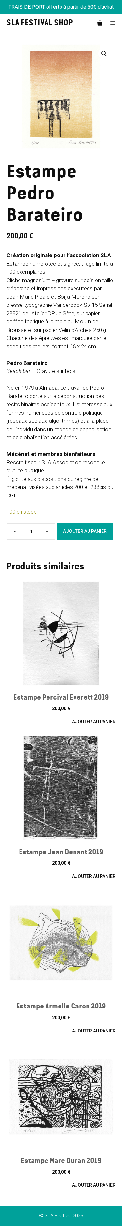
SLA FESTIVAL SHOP (40, 23)
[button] (104, 53)
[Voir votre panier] (99, 23)
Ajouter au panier (85, 531)
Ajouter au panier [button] (93, 721)
